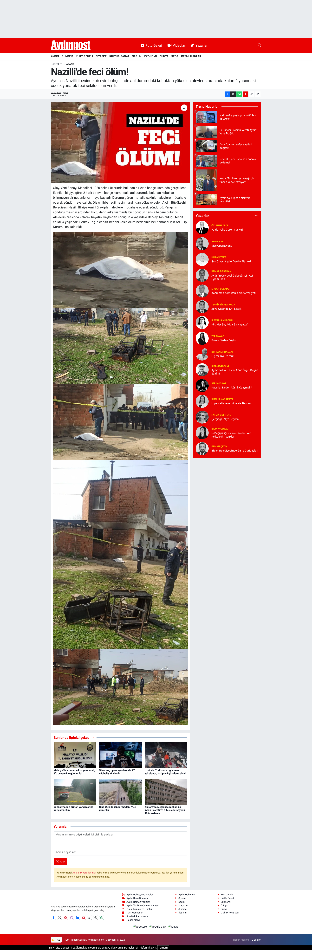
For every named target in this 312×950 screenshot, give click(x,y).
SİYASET (101, 56)
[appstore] (140, 926)
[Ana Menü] (259, 56)
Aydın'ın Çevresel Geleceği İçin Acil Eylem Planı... (232, 277)
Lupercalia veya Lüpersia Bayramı (231, 403)
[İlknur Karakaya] (202, 401)
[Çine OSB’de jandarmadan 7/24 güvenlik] (120, 791)
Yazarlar (201, 45)
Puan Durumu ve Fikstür (139, 909)
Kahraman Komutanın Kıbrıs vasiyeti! (233, 293)
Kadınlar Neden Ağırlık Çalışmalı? (231, 387)
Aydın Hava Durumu (137, 898)
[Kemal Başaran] (202, 275)
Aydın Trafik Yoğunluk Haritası (142, 905)
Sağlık (181, 901)
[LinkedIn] (77, 917)
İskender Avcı (220, 365)
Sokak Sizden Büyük (223, 340)
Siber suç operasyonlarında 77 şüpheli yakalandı (117, 772)
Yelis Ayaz (217, 336)
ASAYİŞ (70, 64)
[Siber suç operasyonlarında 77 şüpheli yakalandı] (120, 755)
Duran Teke (218, 257)
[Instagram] (71, 917)
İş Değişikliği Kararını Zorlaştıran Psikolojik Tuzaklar (231, 435)
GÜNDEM (67, 56)
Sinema (182, 909)
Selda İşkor (218, 383)
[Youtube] (83, 917)
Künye (224, 909)
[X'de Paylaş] (233, 94)
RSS (57, 939)
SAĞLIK (137, 56)
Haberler (56, 64)
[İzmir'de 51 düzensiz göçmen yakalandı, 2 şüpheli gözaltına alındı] (166, 755)
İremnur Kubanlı (222, 320)
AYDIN (55, 56)
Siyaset (182, 898)
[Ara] (259, 45)
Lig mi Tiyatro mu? (222, 356)
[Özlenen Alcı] (202, 227)
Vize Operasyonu (221, 245)
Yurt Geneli (227, 894)
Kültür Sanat (227, 898)
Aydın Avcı (217, 241)
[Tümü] (256, 215)
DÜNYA (164, 56)
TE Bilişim (255, 939)
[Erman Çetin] (202, 448)
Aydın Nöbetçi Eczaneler (139, 894)
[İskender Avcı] (202, 369)
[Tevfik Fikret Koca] (202, 306)
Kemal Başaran (221, 271)
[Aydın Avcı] (202, 243)
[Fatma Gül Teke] (202, 416)
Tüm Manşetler (134, 912)
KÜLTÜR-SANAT (119, 56)
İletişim (182, 912)
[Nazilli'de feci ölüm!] (120, 142)
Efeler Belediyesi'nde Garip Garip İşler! (234, 450)
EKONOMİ (150, 56)
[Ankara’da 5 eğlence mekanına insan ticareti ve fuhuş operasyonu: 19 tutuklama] (166, 791)
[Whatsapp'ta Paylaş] (239, 94)
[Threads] (95, 917)
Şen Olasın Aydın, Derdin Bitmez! (231, 261)
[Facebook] (53, 917)
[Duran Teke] (202, 259)
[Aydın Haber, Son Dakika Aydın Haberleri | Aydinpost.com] (71, 45)
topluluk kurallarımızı (85, 872)
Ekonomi (226, 901)
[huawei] (173, 926)
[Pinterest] (65, 917)
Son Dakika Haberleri (137, 916)
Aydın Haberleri (186, 894)
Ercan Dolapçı (220, 288)
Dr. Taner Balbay (222, 351)
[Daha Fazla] (245, 94)
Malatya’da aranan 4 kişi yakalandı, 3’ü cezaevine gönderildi (74, 772)
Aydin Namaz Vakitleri (138, 901)
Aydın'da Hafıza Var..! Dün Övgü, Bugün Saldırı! (234, 371)
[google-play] (157, 926)
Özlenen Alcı (219, 225)
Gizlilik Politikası (230, 912)
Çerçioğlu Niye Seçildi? (225, 419)
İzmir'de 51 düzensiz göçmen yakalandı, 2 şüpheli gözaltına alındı (165, 772)
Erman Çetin (219, 446)
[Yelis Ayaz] (202, 338)
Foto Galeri (154, 45)
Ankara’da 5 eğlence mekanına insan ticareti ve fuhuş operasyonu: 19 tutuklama (165, 810)
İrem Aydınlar (220, 428)
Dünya (224, 905)
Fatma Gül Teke (221, 415)
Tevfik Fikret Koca (223, 304)
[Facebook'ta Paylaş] (227, 94)
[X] (59, 917)
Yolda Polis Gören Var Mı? (227, 229)
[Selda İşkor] (202, 385)
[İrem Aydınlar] (202, 432)
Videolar (179, 45)
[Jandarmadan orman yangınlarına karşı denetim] (75, 791)
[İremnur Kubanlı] (202, 322)
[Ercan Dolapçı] (202, 290)
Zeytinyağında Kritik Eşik (226, 308)
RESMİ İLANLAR (191, 56)
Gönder (60, 861)
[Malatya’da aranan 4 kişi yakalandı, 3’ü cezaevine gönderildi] (75, 755)
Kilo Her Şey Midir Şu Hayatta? (229, 324)
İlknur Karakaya (222, 399)
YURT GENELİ (84, 56)
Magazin (183, 905)
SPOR (174, 56)
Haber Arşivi (133, 919)
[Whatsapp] (101, 917)
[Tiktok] (89, 917)
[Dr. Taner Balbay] (202, 353)
